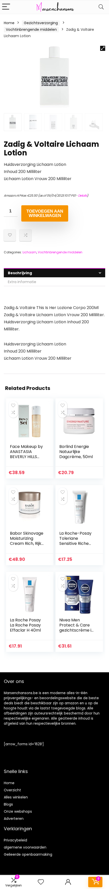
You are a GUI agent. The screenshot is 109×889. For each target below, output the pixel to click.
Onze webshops (18, 811)
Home (9, 22)
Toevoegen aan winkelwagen (44, 213)
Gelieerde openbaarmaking (28, 854)
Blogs (8, 804)
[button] (102, 48)
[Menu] (6, 7)
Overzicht (12, 790)
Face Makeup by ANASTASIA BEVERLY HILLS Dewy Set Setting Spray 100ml (27, 457)
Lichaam (30, 252)
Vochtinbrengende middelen (31, 29)
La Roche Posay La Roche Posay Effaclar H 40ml (25, 625)
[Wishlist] (41, 882)
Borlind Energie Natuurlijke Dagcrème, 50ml (76, 452)
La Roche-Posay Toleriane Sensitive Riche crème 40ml (75, 540)
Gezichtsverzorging (41, 22)
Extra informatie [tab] (22, 281)
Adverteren (14, 818)
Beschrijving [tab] (20, 272)
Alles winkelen (16, 797)
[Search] (101, 7)
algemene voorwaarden (25, 847)
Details (82, 195)
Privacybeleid (15, 840)
